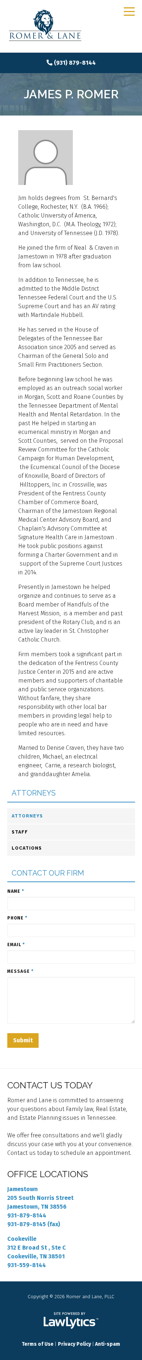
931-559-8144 (26, 1265)
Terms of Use (38, 1344)
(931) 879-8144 (75, 62)
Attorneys (34, 793)
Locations (27, 848)
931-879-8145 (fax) (33, 1224)
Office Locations (47, 1174)
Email (16, 944)
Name (15, 891)
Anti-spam (107, 1344)
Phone (17, 918)
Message (20, 971)
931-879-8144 (26, 1215)
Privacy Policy (74, 1344)
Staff (20, 832)
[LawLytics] (71, 1320)
